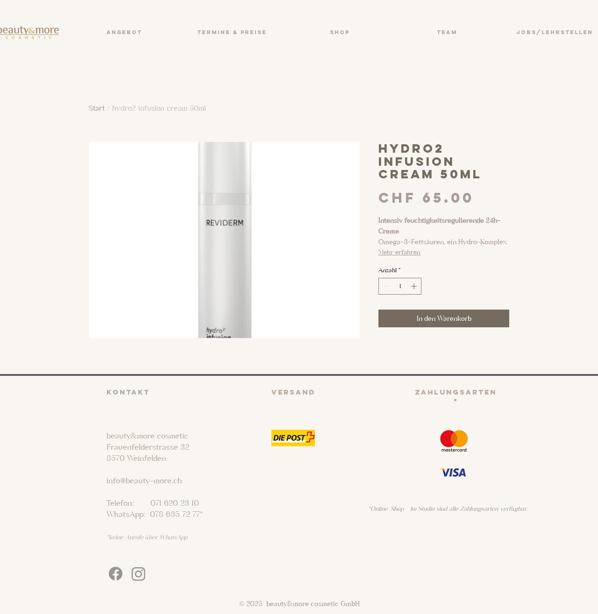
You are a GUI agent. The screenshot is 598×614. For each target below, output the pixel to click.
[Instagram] (138, 574)
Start (97, 108)
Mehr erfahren (399, 252)
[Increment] (414, 286)
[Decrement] (385, 286)
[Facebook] (116, 574)
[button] (124, 32)
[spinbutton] (400, 286)
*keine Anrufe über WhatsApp (147, 537)
